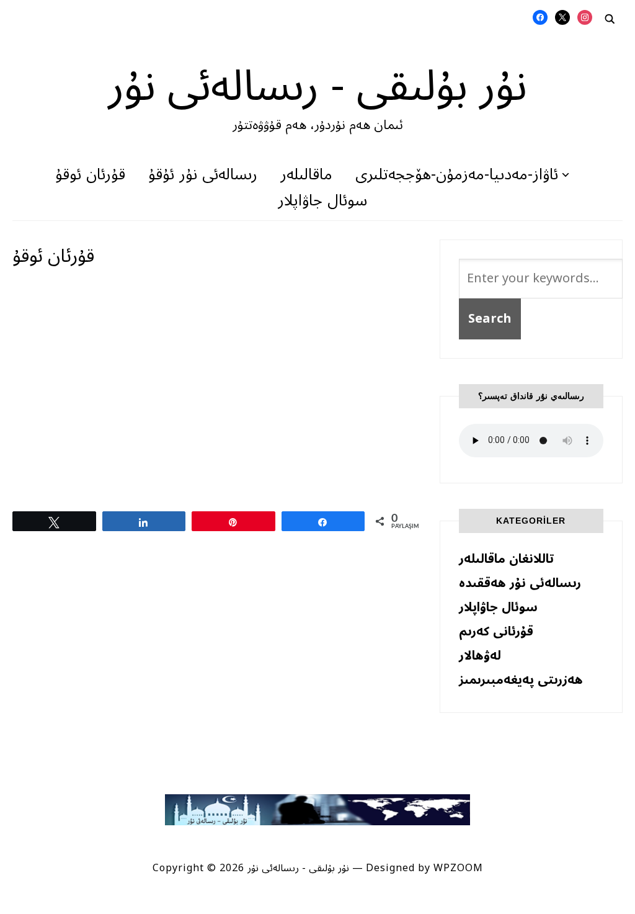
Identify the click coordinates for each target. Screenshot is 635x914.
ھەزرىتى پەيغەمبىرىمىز (521, 680)
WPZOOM (458, 868)
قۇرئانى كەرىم (496, 632)
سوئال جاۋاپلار (322, 200)
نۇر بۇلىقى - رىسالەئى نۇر (317, 86)
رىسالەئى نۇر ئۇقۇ (202, 174)
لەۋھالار (480, 656)
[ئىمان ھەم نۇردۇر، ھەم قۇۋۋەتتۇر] (317, 802)
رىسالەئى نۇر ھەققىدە (520, 583)
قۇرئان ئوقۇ (90, 174)
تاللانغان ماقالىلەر (506, 559)
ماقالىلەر (306, 174)
